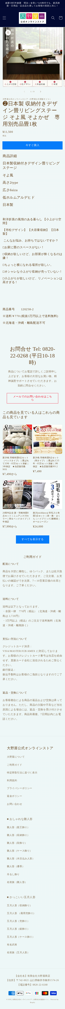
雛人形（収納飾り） (18, 835)
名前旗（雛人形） (17, 882)
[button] (4, 18)
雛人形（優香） (16, 866)
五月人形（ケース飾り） (21, 937)
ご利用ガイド (14, 765)
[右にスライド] (40, 91)
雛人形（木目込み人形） (21, 858)
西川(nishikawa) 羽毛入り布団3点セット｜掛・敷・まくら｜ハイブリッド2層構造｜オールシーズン (46, 517)
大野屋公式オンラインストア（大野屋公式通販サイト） (31, 999)
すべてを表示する (32, 539)
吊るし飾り (13, 874)
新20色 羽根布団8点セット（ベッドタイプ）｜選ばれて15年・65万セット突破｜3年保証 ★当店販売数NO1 (16, 463)
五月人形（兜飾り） (18, 921)
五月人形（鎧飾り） (18, 929)
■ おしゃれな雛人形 (20, 819)
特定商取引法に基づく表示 (22, 772)
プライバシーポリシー (19, 788)
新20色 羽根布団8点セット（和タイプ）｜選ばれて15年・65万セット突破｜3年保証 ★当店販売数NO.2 (46, 462)
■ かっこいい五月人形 (21, 897)
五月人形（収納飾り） (19, 905)
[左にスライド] (24, 91)
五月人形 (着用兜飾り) (20, 913)
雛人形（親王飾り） (18, 827)
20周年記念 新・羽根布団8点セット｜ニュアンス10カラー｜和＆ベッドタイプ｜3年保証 (16, 517)
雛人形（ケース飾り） (19, 850)
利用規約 (12, 780)
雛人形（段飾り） (17, 843)
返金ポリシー (14, 796)
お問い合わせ (14, 804)
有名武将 (12, 944)
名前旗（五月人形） (18, 952)
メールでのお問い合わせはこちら (32, 398)
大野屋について (16, 757)
